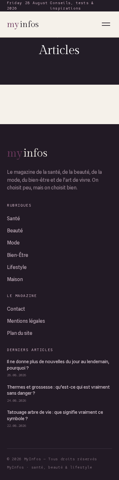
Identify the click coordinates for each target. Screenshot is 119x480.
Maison (15, 279)
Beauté (15, 231)
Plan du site (19, 333)
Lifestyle (17, 267)
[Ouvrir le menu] (106, 24)
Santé (13, 218)
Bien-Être (17, 255)
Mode (13, 243)
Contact (16, 309)
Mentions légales (26, 321)
